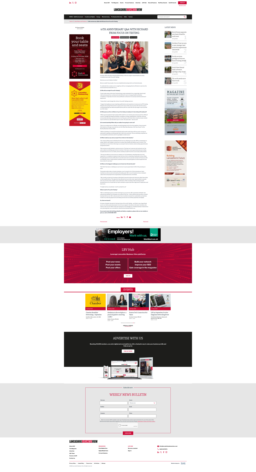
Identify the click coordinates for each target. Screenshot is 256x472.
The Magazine (114, 2)
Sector (130, 400)
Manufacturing (106, 16)
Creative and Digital (90, 16)
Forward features (129, 2)
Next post (145, 221)
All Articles (96, 463)
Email (130, 406)
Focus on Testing (133, 37)
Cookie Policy (81, 463)
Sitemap (103, 463)
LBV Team (72, 453)
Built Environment (78, 16)
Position (102, 406)
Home (71, 21)
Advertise (137, 2)
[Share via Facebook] (127, 217)
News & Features (152, 2)
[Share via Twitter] (124, 217)
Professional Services (116, 16)
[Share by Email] (130, 217)
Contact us (72, 458)
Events (121, 2)
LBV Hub (144, 2)
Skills (125, 16)
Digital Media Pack (103, 450)
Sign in (129, 450)
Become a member (133, 448)
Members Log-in (182, 5)
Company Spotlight (115, 37)
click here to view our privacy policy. (146, 421)
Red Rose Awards (162, 2)
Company (102, 413)
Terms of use (89, 463)
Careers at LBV (73, 455)
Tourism (130, 16)
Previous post (103, 221)
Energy (98, 16)
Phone (130, 413)
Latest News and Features (80, 21)
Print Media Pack (103, 448)
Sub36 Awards (172, 2)
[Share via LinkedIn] (122, 217)
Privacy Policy (72, 463)
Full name (102, 400)
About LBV (107, 2)
